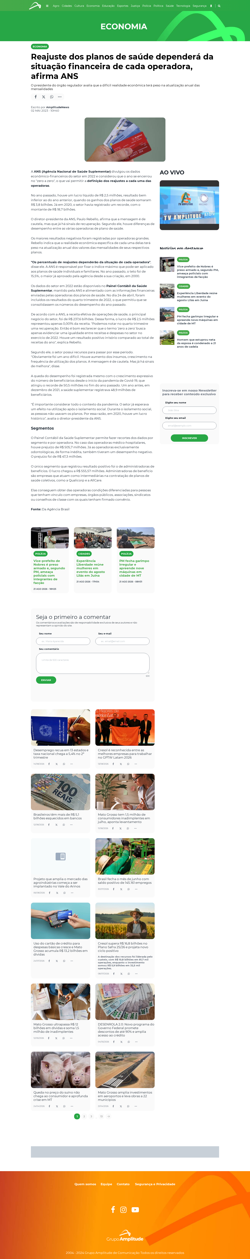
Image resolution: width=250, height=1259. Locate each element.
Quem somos (85, 1184)
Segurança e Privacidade (155, 1184)
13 (101, 1116)
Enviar (46, 680)
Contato (123, 1184)
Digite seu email (175, 417)
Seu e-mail (104, 633)
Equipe (106, 1184)
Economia (40, 46)
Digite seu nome (175, 402)
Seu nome (45, 633)
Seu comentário (49, 648)
